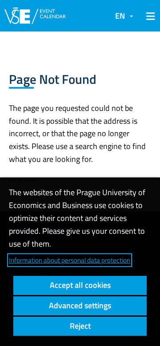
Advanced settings (80, 305)
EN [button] (120, 16)
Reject (80, 326)
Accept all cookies (80, 285)
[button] (149, 16)
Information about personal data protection (69, 260)
